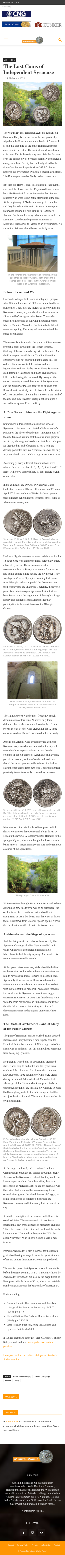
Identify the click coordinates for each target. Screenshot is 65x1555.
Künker (8, 1380)
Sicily (17, 1380)
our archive (12, 1421)
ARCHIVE (10, 1412)
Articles (9, 59)
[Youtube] (41, 1532)
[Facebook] (23, 1532)
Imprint (11, 1545)
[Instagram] (32, 1532)
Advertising (46, 1545)
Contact (57, 1545)
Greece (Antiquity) (42, 1376)
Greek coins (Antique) (22, 1376)
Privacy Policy (22, 1545)
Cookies (35, 1545)
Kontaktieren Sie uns (33, 1510)
